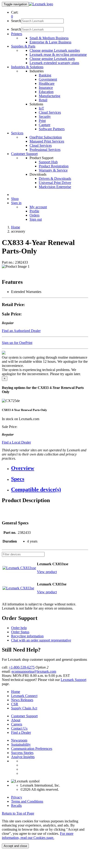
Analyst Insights (23, 757)
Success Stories (22, 753)
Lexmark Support (73, 680)
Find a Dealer (21, 732)
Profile (34, 211)
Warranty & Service (53, 170)
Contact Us (19, 728)
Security (45, 116)
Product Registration (54, 166)
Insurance (46, 88)
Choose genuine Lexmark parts (52, 59)
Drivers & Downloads (55, 178)
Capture (44, 125)
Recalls (16, 805)
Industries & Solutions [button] (27, 67)
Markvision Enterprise (55, 187)
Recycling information (27, 636)
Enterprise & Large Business (50, 42)
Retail (43, 100)
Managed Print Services (47, 141)
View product (47, 572)
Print (42, 121)
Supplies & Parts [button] (23, 46)
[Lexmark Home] (41, 4)
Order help (19, 628)
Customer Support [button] (24, 154)
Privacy (16, 797)
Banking (45, 75)
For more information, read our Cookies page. (37, 836)
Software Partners (52, 129)
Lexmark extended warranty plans (54, 63)
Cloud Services (50, 112)
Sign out (36, 219)
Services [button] (17, 133)
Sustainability (21, 744)
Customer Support (24, 716)
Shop (15, 199)
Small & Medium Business (49, 38)
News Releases (22, 700)
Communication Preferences (31, 749)
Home (15, 227)
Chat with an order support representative (41, 640)
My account (38, 207)
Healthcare (46, 83)
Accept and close (15, 846)
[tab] (49, 468)
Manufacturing (49, 96)
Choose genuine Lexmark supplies (55, 50)
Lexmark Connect (24, 696)
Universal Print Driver (55, 183)
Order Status (20, 632)
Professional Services (45, 150)
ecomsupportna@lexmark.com (34, 671)
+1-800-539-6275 (22, 667)
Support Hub (48, 162)
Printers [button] (16, 34)
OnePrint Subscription (46, 137)
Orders (34, 215)
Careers (16, 724)
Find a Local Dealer (16, 442)
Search (16, 21)
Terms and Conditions (27, 801)
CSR (14, 704)
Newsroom (19, 740)
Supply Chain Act (24, 708)
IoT (41, 108)
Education (46, 92)
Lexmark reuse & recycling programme (58, 54)
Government (48, 79)
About (15, 720)
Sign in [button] (16, 203)
